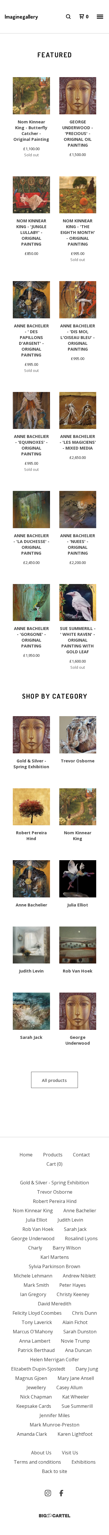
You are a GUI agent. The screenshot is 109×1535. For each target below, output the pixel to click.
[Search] (68, 16)
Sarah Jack (75, 1229)
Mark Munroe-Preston (54, 1425)
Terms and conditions (37, 1462)
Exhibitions (84, 1462)
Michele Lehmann (33, 1276)
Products (52, 1154)
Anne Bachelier (79, 1210)
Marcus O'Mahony (33, 1331)
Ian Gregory (33, 1294)
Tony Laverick (37, 1322)
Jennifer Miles (55, 1415)
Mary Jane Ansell (76, 1378)
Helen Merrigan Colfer (54, 1359)
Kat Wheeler (75, 1397)
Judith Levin (70, 1220)
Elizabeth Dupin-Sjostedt (38, 1369)
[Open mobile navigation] (100, 16)
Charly (35, 1248)
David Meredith (54, 1303)
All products (54, 1080)
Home (26, 1154)
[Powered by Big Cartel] (54, 1515)
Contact (81, 1154)
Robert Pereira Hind (54, 1201)
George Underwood (32, 1238)
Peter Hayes (72, 1285)
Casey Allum (69, 1387)
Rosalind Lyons (81, 1238)
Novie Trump (75, 1341)
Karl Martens (54, 1257)
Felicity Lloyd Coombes (37, 1313)
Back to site (54, 1471)
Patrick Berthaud (36, 1350)
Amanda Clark (32, 1434)
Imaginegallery (21, 16)
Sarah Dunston (80, 1331)
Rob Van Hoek (37, 1229)
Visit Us (70, 1452)
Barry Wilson (67, 1248)
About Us (41, 1452)
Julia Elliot (36, 1220)
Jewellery (36, 1387)
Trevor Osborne (54, 1192)
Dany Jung (87, 1369)
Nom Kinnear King (33, 1210)
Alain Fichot (74, 1322)
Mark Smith (36, 1285)
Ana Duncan (78, 1350)
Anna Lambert (34, 1341)
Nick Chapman (36, 1397)
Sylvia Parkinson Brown (54, 1266)
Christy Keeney (73, 1294)
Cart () (54, 1164)
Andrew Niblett (79, 1276)
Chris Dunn (84, 1313)
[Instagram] (48, 1493)
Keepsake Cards (33, 1406)
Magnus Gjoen (31, 1378)
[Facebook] (61, 1493)
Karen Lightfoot (75, 1434)
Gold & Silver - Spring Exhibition (54, 1182)
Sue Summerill (77, 1406)
